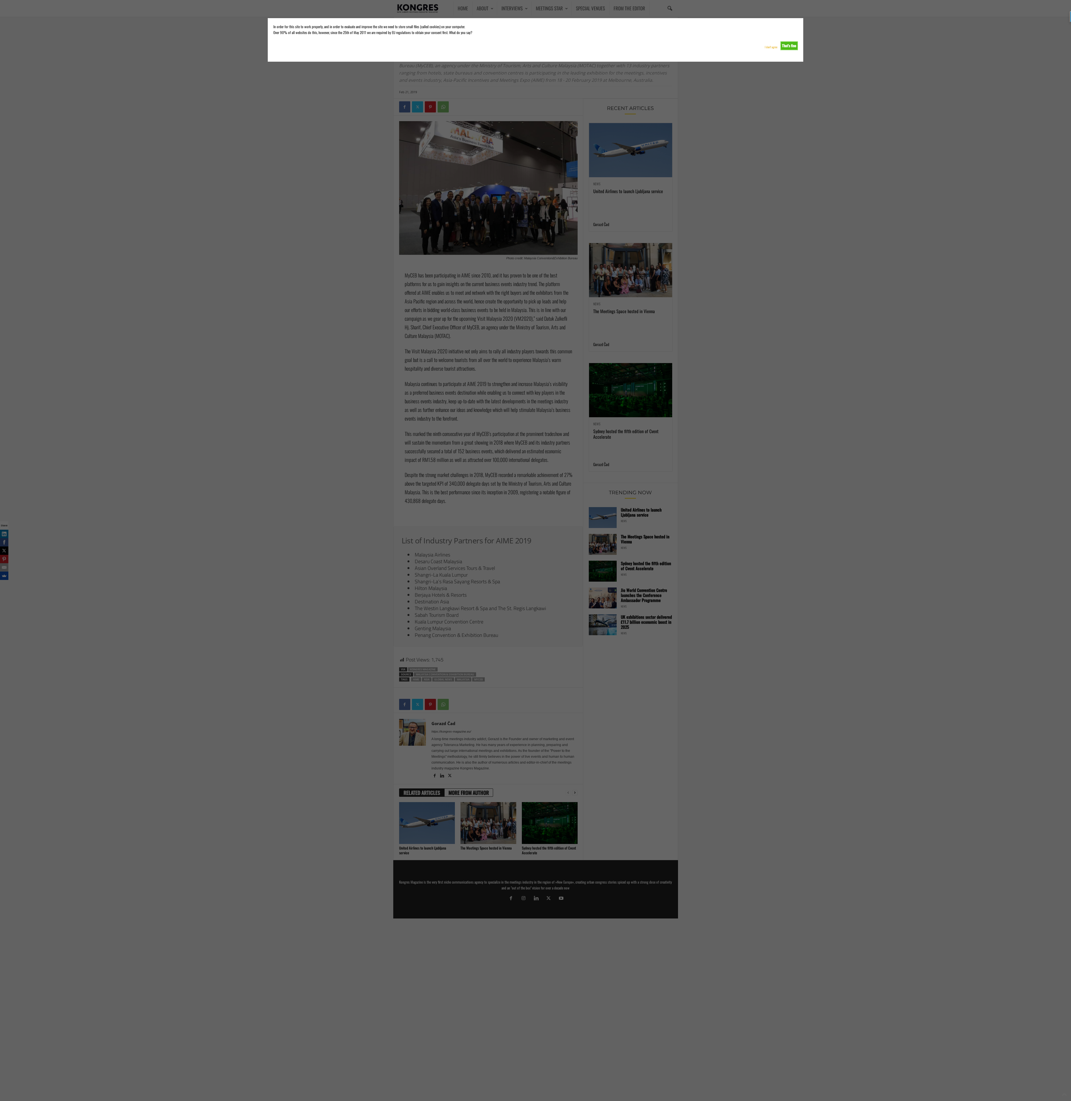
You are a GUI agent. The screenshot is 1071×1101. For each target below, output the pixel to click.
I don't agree (771, 47)
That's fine (789, 45)
